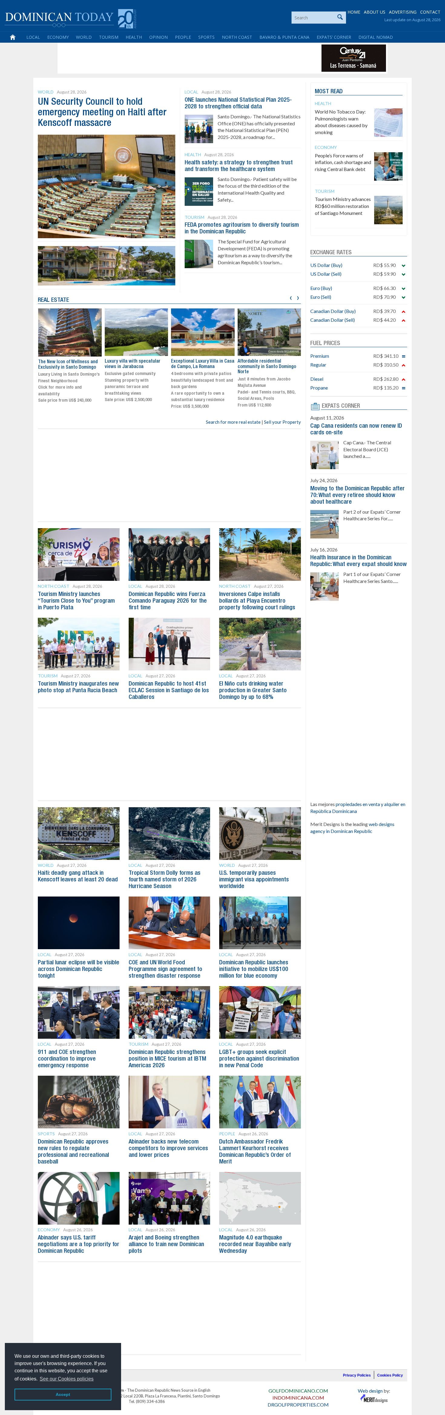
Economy (58, 37)
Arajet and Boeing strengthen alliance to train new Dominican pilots (166, 1244)
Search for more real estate (233, 422)
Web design (370, 1391)
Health (134, 37)
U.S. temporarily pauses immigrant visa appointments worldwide (254, 879)
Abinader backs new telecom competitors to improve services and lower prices (168, 1148)
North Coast (237, 37)
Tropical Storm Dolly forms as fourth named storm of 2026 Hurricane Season (164, 879)
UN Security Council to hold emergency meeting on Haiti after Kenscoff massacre (102, 113)
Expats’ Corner (334, 37)
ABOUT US (374, 12)
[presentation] (291, 297)
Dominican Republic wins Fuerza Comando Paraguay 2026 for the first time (168, 601)
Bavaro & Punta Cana (284, 37)
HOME (354, 12)
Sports (206, 37)
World (84, 37)
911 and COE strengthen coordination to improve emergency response (67, 1059)
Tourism (108, 37)
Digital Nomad (375, 37)
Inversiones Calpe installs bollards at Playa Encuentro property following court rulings (257, 601)
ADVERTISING (403, 12)
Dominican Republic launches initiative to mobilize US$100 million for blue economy (253, 969)
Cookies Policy (390, 1375)
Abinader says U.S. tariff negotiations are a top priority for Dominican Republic (78, 1244)
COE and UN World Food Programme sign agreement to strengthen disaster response (165, 969)
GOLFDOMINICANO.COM (298, 1391)
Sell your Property (282, 422)
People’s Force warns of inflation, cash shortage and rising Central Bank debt (343, 162)
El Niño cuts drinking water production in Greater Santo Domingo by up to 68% (253, 690)
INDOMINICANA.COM (298, 1397)
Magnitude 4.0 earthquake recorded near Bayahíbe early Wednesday (255, 1244)
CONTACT (430, 12)
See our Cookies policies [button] (67, 1378)
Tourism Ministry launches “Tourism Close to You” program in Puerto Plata (76, 601)
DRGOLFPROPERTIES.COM (298, 1404)
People (183, 37)
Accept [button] (63, 1394)
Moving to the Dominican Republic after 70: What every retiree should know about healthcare (357, 495)
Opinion (158, 37)
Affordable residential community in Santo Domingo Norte (200, 366)
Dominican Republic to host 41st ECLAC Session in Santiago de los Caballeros (169, 690)
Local (33, 37)
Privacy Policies (357, 1375)
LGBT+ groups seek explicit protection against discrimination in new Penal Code (259, 1059)
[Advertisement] (169, 58)
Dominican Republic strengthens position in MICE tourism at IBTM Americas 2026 (167, 1059)
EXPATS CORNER (341, 406)
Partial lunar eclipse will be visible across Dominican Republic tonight (78, 969)
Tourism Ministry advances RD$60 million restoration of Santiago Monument (343, 206)
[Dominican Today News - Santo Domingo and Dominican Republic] (70, 18)
